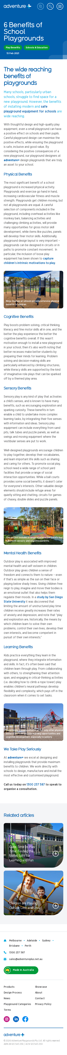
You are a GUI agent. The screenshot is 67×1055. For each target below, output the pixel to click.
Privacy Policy (43, 1004)
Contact (40, 998)
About (38, 992)
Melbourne (15, 940)
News (7, 998)
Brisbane (14, 946)
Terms (7, 1010)
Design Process (13, 992)
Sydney (46, 940)
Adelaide (32, 940)
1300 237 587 (36, 784)
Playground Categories (17, 1004)
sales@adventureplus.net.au (25, 959)
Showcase (41, 987)
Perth (28, 946)
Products (9, 987)
